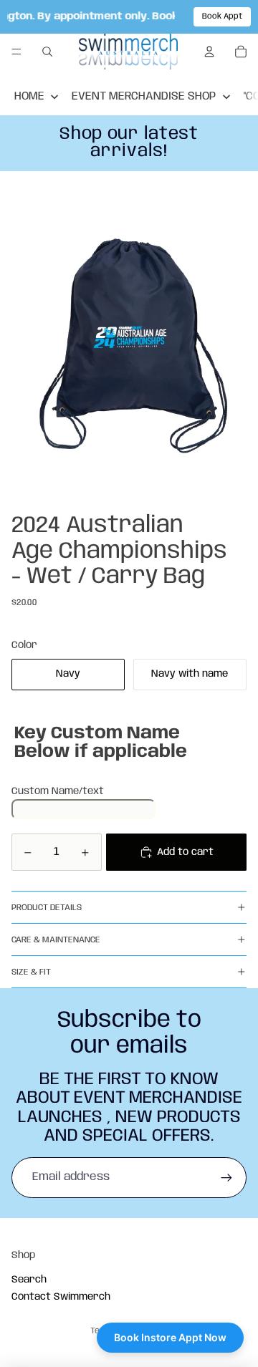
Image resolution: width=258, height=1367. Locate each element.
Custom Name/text (57, 791)
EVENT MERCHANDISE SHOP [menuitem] (144, 96)
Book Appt (222, 16)
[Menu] (16, 52)
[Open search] (47, 51)
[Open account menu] (209, 51)
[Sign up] (226, 1177)
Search (29, 1280)
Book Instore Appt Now (170, 1337)
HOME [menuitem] (29, 96)
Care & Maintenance (55, 940)
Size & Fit (31, 972)
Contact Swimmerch (60, 1297)
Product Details (46, 907)
